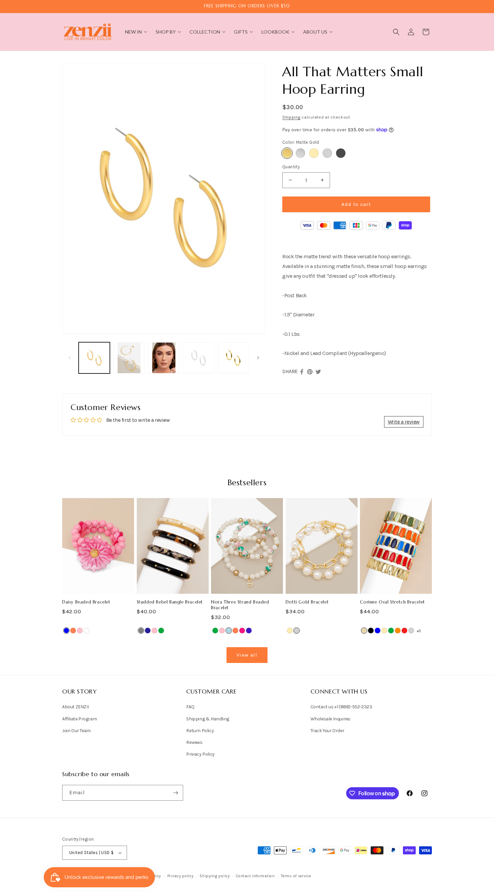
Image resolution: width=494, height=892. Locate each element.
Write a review (404, 421)
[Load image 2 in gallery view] (129, 357)
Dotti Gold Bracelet (307, 602)
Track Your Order (327, 730)
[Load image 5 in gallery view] (233, 357)
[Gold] (314, 153)
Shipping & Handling (207, 719)
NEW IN (133, 32)
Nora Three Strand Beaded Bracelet (240, 605)
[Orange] (398, 630)
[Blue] (66, 630)
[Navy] (148, 630)
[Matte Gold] (287, 153)
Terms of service (296, 876)
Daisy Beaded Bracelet (86, 602)
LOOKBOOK (275, 32)
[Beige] (364, 630)
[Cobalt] (249, 630)
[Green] (161, 630)
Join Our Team (76, 730)
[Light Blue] (229, 630)
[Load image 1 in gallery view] (94, 357)
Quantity (291, 166)
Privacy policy (180, 876)
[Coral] (73, 630)
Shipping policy (215, 876)
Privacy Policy (200, 754)
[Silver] (327, 153)
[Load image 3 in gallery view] (163, 357)
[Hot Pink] (242, 630)
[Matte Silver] (300, 153)
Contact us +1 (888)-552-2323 (341, 707)
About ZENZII (75, 707)
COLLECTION (205, 32)
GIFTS (241, 32)
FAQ (190, 707)
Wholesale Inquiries (331, 719)
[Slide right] (258, 357)
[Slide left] (69, 357)
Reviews (194, 742)
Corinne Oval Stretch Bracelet (392, 602)
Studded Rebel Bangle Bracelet (170, 602)
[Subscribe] (175, 793)
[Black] (371, 630)
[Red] (404, 630)
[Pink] (80, 630)
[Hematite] (340, 153)
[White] (86, 630)
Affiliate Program (79, 719)
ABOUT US (315, 32)
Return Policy (200, 730)
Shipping (291, 117)
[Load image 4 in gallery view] (198, 357)
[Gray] (141, 630)
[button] (396, 32)
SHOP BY (166, 32)
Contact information (255, 876)
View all (247, 655)
